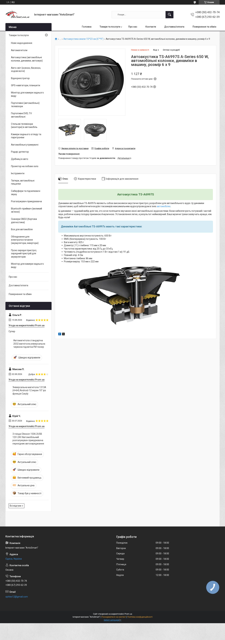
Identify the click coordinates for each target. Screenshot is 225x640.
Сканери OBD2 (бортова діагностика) (24, 221)
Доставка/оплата (174, 26)
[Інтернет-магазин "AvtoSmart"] (18, 15)
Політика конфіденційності (140, 617)
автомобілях (163, 206)
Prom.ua (128, 614)
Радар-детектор (20, 151)
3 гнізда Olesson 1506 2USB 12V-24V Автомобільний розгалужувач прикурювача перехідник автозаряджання (28, 439)
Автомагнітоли (19, 50)
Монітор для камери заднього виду (27, 94)
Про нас (132, 26)
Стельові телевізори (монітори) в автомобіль (24, 126)
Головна (86, 26)
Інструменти (17, 173)
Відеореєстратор (20, 78)
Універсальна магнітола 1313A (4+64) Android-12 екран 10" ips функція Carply (29, 390)
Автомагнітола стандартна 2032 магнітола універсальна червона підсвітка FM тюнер (29, 343)
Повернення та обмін (204, 26)
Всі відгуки (15, 505)
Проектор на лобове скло (24, 166)
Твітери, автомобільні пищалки (22, 182)
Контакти (150, 26)
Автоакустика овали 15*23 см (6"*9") (83, 39)
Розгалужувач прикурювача (26, 201)
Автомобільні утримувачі (24, 144)
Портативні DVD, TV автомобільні (21, 115)
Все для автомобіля (22, 229)
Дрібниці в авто (19, 159)
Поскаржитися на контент (114, 617)
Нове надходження (21, 43)
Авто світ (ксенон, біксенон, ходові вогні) (26, 70)
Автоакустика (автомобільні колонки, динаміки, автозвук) (27, 59)
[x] (63, 334)
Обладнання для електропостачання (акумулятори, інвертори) (25, 239)
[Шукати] (169, 14)
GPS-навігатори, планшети (25, 85)
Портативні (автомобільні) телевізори (25, 105)
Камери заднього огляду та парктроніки (26, 136)
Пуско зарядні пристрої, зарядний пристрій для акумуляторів (24, 253)
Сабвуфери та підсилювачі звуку (25, 193)
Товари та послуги (110, 26)
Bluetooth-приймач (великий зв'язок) (26, 210)
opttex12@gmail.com (16, 596)
